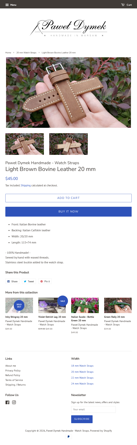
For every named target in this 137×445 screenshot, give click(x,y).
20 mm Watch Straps (26, 52)
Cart (129, 5)
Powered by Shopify (101, 430)
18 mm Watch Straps (82, 365)
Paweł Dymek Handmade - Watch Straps (67, 430)
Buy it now (69, 212)
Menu (13, 4)
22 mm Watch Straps (82, 377)
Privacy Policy (13, 370)
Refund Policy (12, 375)
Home (8, 52)
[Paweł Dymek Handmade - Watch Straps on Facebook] (7, 403)
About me (10, 365)
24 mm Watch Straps (82, 383)
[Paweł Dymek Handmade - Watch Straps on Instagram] (14, 403)
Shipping (26, 185)
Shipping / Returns (15, 384)
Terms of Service (14, 380)
